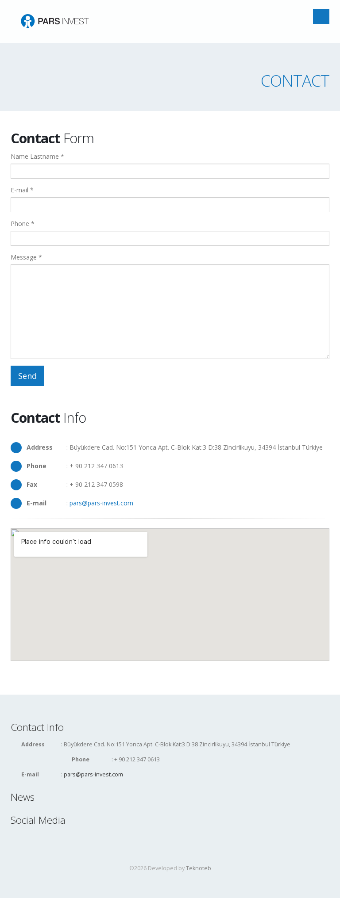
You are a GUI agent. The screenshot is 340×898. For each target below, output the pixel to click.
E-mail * (22, 190)
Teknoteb (198, 868)
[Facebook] (17, 838)
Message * (26, 257)
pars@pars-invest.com (101, 503)
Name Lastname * (37, 156)
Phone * (23, 223)
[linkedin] (44, 838)
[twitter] (31, 838)
